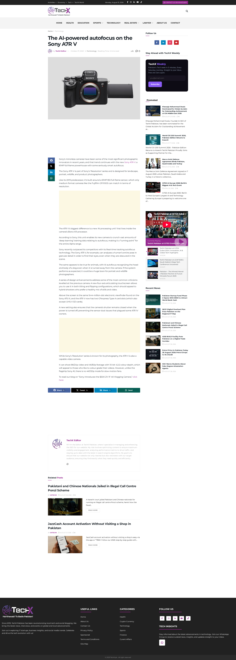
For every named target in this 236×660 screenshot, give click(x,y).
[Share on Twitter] (51, 166)
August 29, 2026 (65, 495)
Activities (51, 2)
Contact (175, 23)
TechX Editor (61, 51)
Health (70, 23)
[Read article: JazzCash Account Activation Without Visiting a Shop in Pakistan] (65, 544)
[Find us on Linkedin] (163, 42)
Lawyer (147, 23)
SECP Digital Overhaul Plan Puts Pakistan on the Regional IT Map (173, 311)
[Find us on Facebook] (157, 42)
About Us (84, 621)
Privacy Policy (87, 630)
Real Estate (130, 23)
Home (59, 23)
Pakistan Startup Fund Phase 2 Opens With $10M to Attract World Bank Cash (174, 298)
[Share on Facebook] (51, 160)
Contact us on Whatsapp (176, 2)
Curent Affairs (126, 639)
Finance (123, 635)
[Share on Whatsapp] (51, 178)
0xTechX (53, 495)
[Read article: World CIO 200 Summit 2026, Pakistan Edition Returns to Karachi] (153, 139)
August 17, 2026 (169, 143)
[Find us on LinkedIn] (175, 618)
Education (83, 23)
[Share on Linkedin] (51, 172)
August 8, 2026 (169, 167)
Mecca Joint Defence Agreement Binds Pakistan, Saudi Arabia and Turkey (173, 161)
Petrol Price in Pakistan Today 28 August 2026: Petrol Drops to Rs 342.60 (175, 352)
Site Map (84, 644)
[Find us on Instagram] (170, 42)
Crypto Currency (127, 621)
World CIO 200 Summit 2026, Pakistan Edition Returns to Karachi (174, 138)
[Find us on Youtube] (176, 42)
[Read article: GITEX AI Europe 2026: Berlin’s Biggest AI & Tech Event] (153, 187)
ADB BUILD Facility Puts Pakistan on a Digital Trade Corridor (173, 339)
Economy (61, 2)
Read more (94, 510)
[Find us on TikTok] (188, 618)
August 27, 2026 (65, 532)
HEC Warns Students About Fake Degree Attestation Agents (174, 366)
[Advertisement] (94, 140)
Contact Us (85, 626)
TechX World (79, 2)
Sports (97, 23)
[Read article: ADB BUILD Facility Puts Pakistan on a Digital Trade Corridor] (153, 340)
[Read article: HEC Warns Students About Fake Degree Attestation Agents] (153, 368)
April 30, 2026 (169, 188)
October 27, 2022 (77, 51)
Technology (113, 23)
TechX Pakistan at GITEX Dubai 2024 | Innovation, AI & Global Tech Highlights (182, 243)
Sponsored (85, 635)
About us (162, 23)
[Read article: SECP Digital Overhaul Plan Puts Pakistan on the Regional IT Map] (153, 313)
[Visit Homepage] (59, 11)
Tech (70, 2)
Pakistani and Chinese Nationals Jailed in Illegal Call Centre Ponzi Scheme (174, 325)
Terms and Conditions (90, 639)
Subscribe (155, 84)
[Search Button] (187, 11)
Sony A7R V (129, 162)
